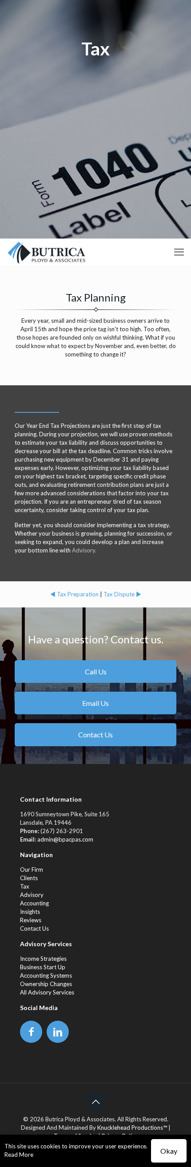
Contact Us (34, 928)
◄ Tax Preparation (74, 594)
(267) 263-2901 (61, 830)
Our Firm (31, 869)
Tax (24, 886)
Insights (30, 911)
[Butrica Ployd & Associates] (46, 252)
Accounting (34, 903)
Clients (29, 877)
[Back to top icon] (95, 1101)
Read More (18, 1154)
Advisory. (84, 550)
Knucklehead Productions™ (132, 1127)
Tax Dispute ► (122, 594)
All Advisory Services (47, 992)
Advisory (32, 894)
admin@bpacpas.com (65, 839)
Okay (168, 1151)
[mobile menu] (179, 251)
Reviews (30, 920)
